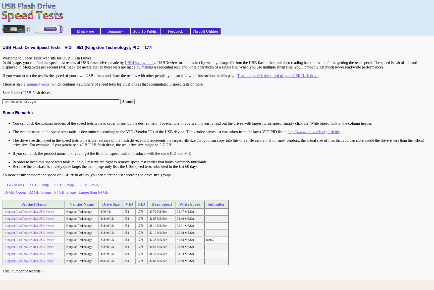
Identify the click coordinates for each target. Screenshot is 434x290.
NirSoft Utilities (205, 31)
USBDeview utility (140, 62)
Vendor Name (82, 204)
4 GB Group (64, 185)
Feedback (175, 31)
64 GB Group (65, 192)
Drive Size (111, 204)
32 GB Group (40, 192)
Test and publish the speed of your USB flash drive (277, 76)
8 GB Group (89, 185)
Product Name (33, 204)
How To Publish (145, 31)
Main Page (85, 31)
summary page (37, 84)
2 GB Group (39, 185)
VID (129, 204)
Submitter (216, 204)
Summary (115, 31)
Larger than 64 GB (94, 192)
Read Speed (161, 204)
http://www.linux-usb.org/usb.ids (314, 132)
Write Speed (189, 204)
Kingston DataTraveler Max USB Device (29, 211)
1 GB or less (14, 185)
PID (141, 204)
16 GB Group (15, 192)
